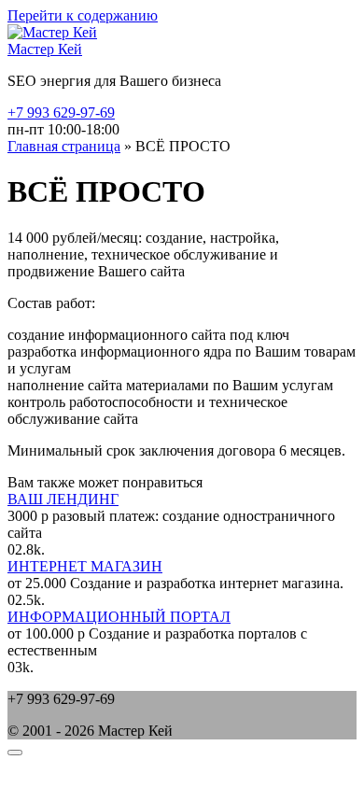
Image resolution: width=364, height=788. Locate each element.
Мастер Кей (44, 49)
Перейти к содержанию (82, 15)
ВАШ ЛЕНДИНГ (63, 499)
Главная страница (63, 146)
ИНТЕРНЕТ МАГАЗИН (84, 566)
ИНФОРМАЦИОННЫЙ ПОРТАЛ (119, 617)
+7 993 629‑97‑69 (61, 112)
